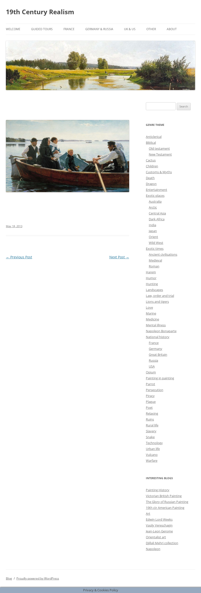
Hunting (152, 284)
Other (151, 29)
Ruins (150, 419)
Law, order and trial (160, 295)
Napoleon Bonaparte (161, 331)
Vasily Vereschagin (159, 525)
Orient (153, 237)
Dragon (151, 184)
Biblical (151, 142)
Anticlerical (154, 136)
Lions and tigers (157, 301)
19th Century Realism (40, 11)
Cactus (151, 160)
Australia (155, 201)
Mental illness (156, 325)
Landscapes (154, 290)
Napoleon (153, 549)
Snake (150, 437)
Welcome (13, 29)
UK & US (130, 29)
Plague (151, 401)
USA (152, 366)
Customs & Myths (159, 172)
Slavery (151, 431)
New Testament (160, 154)
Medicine (152, 319)
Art (148, 513)
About (172, 29)
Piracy (150, 396)
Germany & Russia (99, 29)
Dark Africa (156, 219)
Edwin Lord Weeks (159, 519)
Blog (9, 578)
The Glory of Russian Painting (167, 502)
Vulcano (152, 454)
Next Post (119, 257)
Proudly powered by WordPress (37, 578)
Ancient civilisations (163, 254)
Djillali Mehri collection (162, 543)
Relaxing (152, 413)
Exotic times (154, 248)
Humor (151, 278)
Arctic (153, 207)
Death (150, 178)
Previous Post (19, 257)
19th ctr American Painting (165, 507)
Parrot (150, 384)
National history (157, 337)
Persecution (154, 390)
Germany (155, 348)
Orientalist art (156, 537)
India (152, 225)
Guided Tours (42, 29)
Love (149, 307)
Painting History (157, 490)
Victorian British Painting (164, 496)
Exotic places (155, 195)
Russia (153, 360)
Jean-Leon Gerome (159, 531)
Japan (153, 231)
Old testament (159, 148)
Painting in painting (160, 378)
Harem (151, 272)
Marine (151, 313)
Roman (154, 266)
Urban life (153, 449)
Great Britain (158, 354)
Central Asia (157, 213)
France (69, 29)
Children (152, 166)
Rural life (152, 425)
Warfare (151, 460)
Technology (154, 443)
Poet (149, 407)
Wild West (156, 242)
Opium (151, 372)
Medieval (155, 260)
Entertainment (156, 189)
